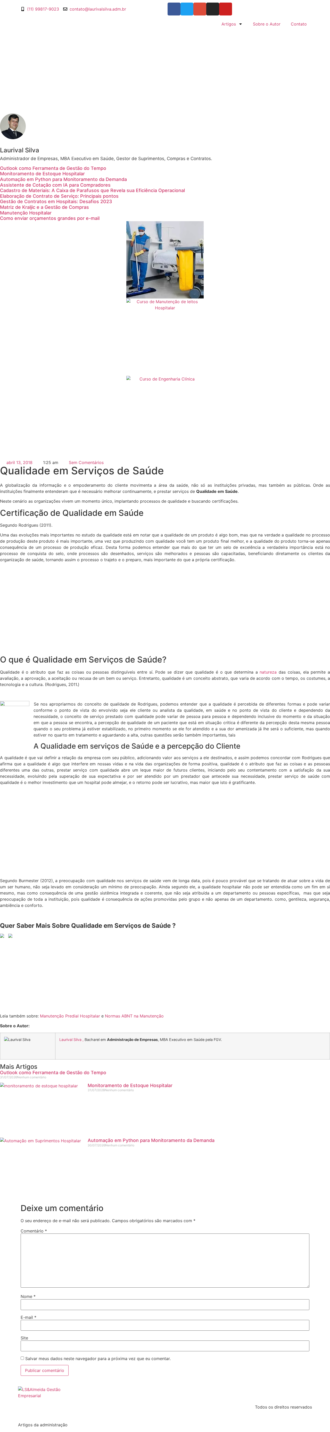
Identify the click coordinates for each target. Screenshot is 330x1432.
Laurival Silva (70, 1039)
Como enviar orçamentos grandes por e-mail (50, 218)
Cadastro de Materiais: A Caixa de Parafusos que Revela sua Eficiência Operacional (92, 190)
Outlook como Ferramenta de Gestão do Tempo (53, 168)
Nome (28, 1296)
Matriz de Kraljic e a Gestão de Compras (44, 207)
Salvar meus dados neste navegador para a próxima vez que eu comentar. (98, 1358)
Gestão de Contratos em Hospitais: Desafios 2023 (56, 201)
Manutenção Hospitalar (26, 213)
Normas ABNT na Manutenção (134, 1016)
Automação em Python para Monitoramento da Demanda (63, 179)
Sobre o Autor (266, 24)
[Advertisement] (165, 68)
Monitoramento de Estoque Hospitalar (42, 173)
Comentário (34, 1231)
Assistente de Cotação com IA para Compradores (55, 185)
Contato (299, 24)
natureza (268, 672)
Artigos (228, 24)
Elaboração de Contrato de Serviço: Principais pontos (59, 196)
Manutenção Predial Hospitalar (70, 1016)
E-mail (28, 1317)
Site (24, 1338)
